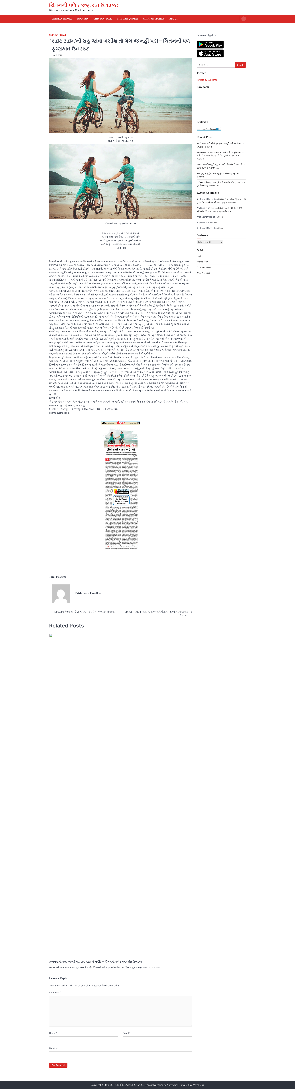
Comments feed (204, 267)
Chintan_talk (102, 19)
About (173, 19)
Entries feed (202, 261)
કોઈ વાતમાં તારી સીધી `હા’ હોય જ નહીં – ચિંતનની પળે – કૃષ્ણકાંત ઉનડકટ (220, 145)
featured (61, 577)
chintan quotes (127, 19)
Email (126, 1033)
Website (53, 1048)
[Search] (243, 18)
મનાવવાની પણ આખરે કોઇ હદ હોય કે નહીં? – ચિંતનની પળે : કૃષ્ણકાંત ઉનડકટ (95, 961)
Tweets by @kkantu (207, 79)
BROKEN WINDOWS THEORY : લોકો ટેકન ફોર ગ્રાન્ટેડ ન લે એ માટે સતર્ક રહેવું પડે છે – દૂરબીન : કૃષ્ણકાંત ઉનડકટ (220, 156)
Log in (199, 256)
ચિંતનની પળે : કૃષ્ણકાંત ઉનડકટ (83, 5)
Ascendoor (172, 1085)
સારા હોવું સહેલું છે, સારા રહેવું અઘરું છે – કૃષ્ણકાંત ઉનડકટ (218, 175)
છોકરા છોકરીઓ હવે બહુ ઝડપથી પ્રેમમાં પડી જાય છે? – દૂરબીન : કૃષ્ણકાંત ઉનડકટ (221, 166)
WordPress (198, 1085)
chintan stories (154, 19)
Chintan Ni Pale (62, 19)
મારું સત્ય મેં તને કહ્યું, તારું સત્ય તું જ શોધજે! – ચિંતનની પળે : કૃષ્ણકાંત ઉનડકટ (221, 200)
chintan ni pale (58, 35)
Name (53, 1033)
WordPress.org (203, 272)
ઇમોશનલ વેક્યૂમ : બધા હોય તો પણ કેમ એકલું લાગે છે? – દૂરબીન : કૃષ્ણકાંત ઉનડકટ (221, 184)
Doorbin (82, 19)
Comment (55, 992)
